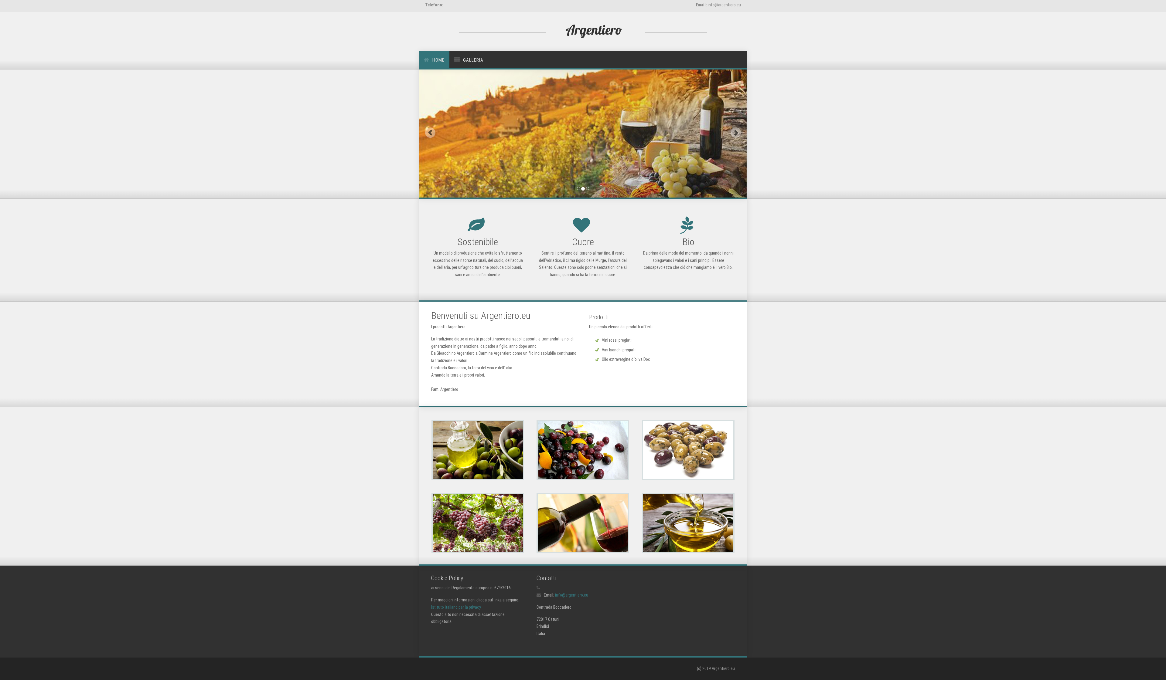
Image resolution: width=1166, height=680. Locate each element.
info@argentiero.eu (571, 595)
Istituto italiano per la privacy (456, 607)
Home (438, 60)
